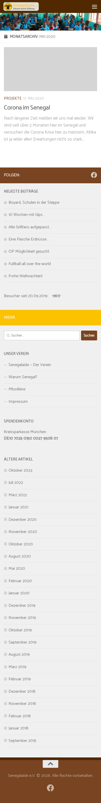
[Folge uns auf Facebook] (94, 175)
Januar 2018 (18, 728)
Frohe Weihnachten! (25, 276)
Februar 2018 (20, 716)
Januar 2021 (18, 507)
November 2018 (22, 703)
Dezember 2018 (22, 691)
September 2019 (23, 642)
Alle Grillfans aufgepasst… (30, 227)
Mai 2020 (17, 568)
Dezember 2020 (23, 519)
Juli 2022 (16, 482)
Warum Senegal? (23, 377)
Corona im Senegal (27, 108)
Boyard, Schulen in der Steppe (34, 202)
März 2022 (18, 495)
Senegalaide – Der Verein (30, 365)
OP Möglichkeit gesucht (29, 251)
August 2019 (19, 654)
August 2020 (20, 556)
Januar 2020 (19, 593)
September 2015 (22, 741)
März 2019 (17, 667)
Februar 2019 (20, 679)
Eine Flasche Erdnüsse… (29, 239)
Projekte (12, 99)
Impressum (18, 401)
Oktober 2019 (20, 630)
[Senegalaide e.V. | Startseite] (27, 6)
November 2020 (23, 532)
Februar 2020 (20, 581)
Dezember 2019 (22, 605)
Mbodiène (17, 389)
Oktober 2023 (20, 470)
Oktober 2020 (21, 544)
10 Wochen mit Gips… (27, 214)
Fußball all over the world (30, 264)
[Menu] (94, 6)
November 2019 (22, 618)
